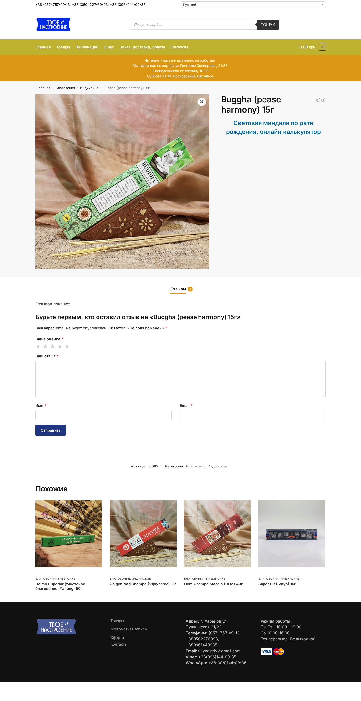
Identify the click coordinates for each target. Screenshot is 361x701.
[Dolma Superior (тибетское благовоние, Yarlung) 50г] (68, 533)
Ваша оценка (49, 339)
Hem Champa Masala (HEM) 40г (213, 584)
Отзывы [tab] (180, 288)
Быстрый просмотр (50, 573)
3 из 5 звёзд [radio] (53, 346)
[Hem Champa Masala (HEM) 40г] (217, 533)
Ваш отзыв (47, 356)
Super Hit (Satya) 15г (277, 584)
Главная (43, 88)
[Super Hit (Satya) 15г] (291, 533)
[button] (312, 47)
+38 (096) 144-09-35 (127, 4)
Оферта (117, 637)
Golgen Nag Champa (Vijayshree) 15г (143, 584)
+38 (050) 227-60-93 (90, 4)
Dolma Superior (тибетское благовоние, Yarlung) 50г (60, 586)
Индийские (89, 88)
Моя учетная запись (128, 629)
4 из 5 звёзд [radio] (60, 346)
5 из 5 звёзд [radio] (67, 346)
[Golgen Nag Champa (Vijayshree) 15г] (143, 533)
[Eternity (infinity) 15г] (323, 99)
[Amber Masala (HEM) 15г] (318, 99)
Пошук (267, 24)
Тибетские (66, 578)
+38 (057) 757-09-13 (52, 4)
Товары (117, 620)
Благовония (65, 88)
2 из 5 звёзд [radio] (46, 346)
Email (186, 405)
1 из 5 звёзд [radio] (38, 346)
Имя (40, 405)
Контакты (118, 644)
